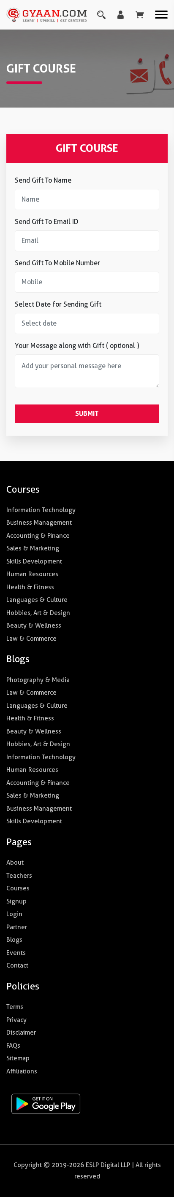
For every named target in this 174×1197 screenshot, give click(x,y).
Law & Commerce (31, 638)
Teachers (19, 875)
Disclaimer (21, 1032)
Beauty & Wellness (33, 625)
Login (14, 914)
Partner (16, 927)
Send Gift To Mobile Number (57, 263)
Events (16, 953)
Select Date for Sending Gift (58, 304)
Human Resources (32, 574)
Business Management (39, 522)
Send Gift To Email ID (47, 222)
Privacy (16, 1020)
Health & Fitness (30, 587)
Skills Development (34, 561)
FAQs (13, 1045)
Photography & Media (38, 680)
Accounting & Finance (38, 535)
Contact (17, 965)
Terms (14, 1007)
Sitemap (18, 1058)
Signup (16, 901)
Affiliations (21, 1071)
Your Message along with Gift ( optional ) (77, 346)
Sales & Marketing (32, 548)
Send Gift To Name (43, 180)
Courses (18, 888)
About (15, 862)
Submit (87, 414)
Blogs (14, 940)
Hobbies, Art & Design (38, 613)
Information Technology (41, 510)
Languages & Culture (37, 600)
